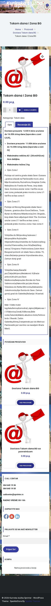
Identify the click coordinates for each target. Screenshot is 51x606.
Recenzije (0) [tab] (24, 124)
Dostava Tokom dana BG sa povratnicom (25, 450)
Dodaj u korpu (30, 110)
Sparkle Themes (32, 601)
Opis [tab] (10, 124)
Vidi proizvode (25, 403)
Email (6, 536)
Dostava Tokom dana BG (25, 388)
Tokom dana (19, 118)
